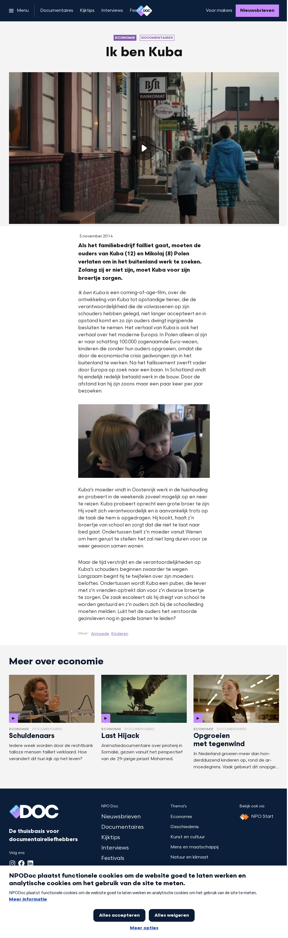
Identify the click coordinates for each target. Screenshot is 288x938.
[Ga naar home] (144, 10)
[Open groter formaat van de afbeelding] (144, 441)
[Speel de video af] (144, 148)
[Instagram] (12, 863)
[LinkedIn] (30, 863)
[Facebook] (21, 863)
